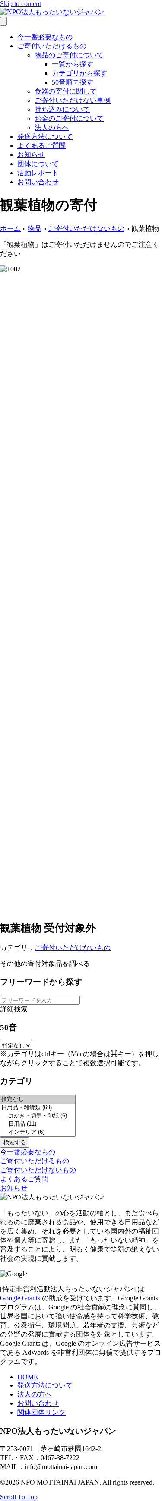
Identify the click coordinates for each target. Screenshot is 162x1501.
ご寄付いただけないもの (86, 228)
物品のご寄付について (69, 55)
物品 (34, 228)
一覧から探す (72, 64)
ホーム (10, 228)
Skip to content (20, 3)
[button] (27, 1151)
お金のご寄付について (69, 118)
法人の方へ (52, 127)
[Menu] (3, 21)
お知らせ (31, 154)
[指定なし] (37, 1099)
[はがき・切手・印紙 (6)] (37, 1116)
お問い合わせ (38, 182)
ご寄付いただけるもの (51, 46)
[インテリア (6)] (37, 1132)
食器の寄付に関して (66, 91)
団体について (38, 163)
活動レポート (38, 172)
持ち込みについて (62, 109)
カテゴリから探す (79, 73)
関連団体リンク (41, 1412)
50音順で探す (72, 82)
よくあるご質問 (41, 145)
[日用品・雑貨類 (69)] (37, 1108)
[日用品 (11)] (37, 1124)
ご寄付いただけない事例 (73, 100)
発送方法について (45, 136)
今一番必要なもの (45, 37)
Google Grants (20, 1298)
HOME (27, 1377)
